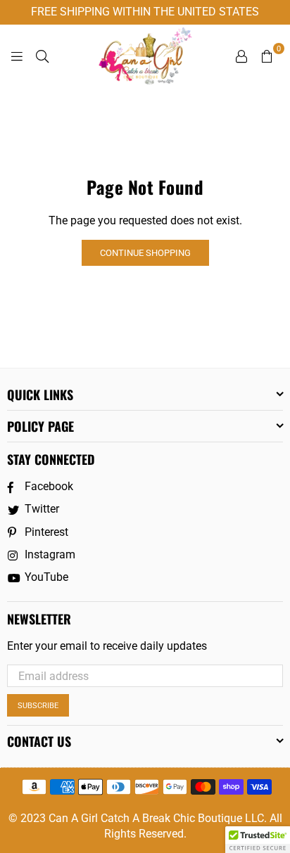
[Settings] (241, 55)
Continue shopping (145, 253)
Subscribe (38, 705)
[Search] (42, 55)
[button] (257, 839)
